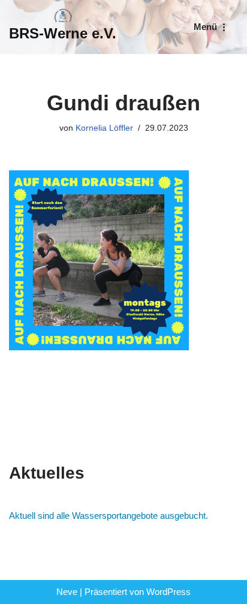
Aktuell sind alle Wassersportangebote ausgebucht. (108, 515)
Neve (66, 592)
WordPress (168, 592)
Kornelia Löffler (104, 128)
